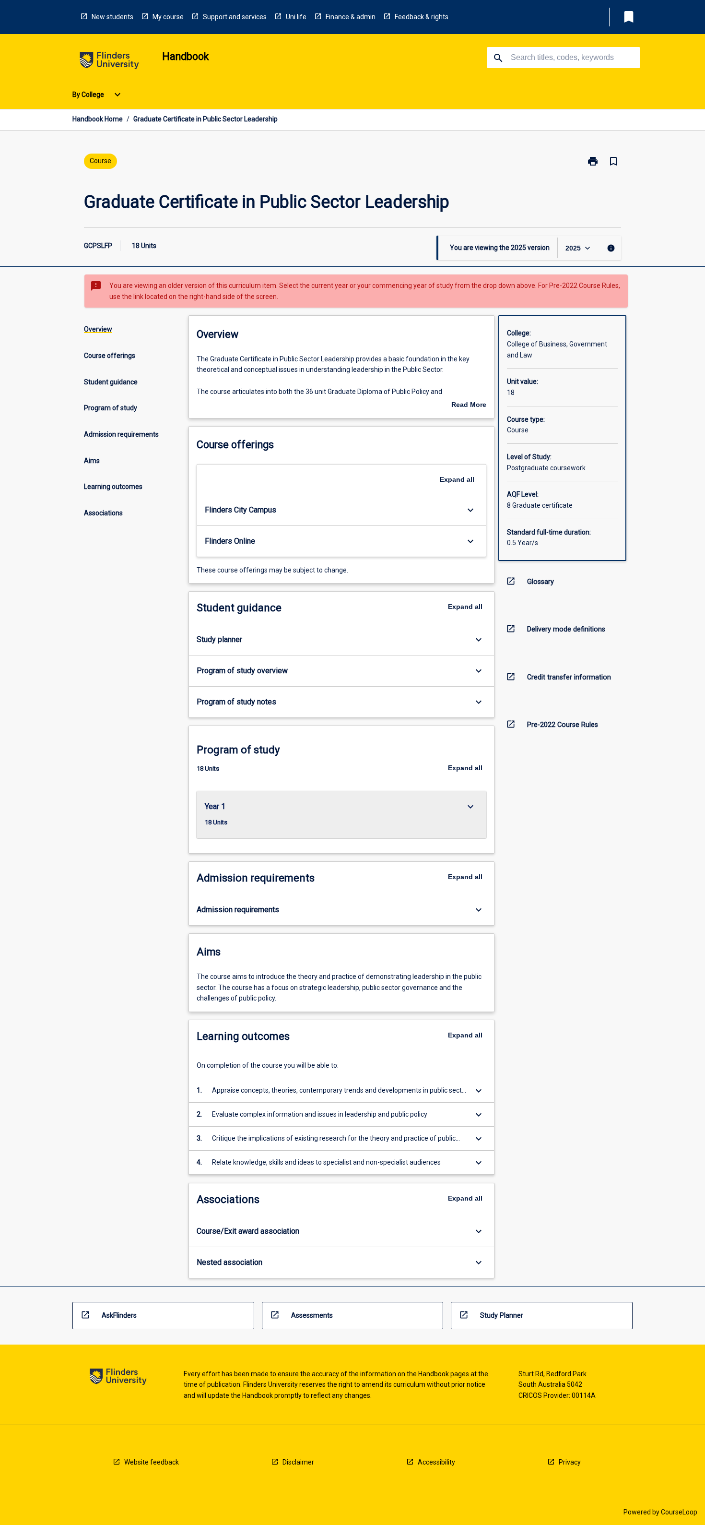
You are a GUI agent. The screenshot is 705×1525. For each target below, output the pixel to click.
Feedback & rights (421, 17)
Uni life (296, 17)
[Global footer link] (118, 1378)
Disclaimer (298, 1462)
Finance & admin (351, 17)
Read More (468, 405)
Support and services (235, 17)
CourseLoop (679, 1512)
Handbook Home (97, 119)
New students (112, 17)
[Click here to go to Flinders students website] (109, 62)
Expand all (457, 479)
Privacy (570, 1462)
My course (168, 17)
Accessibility (436, 1462)
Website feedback (151, 1462)
